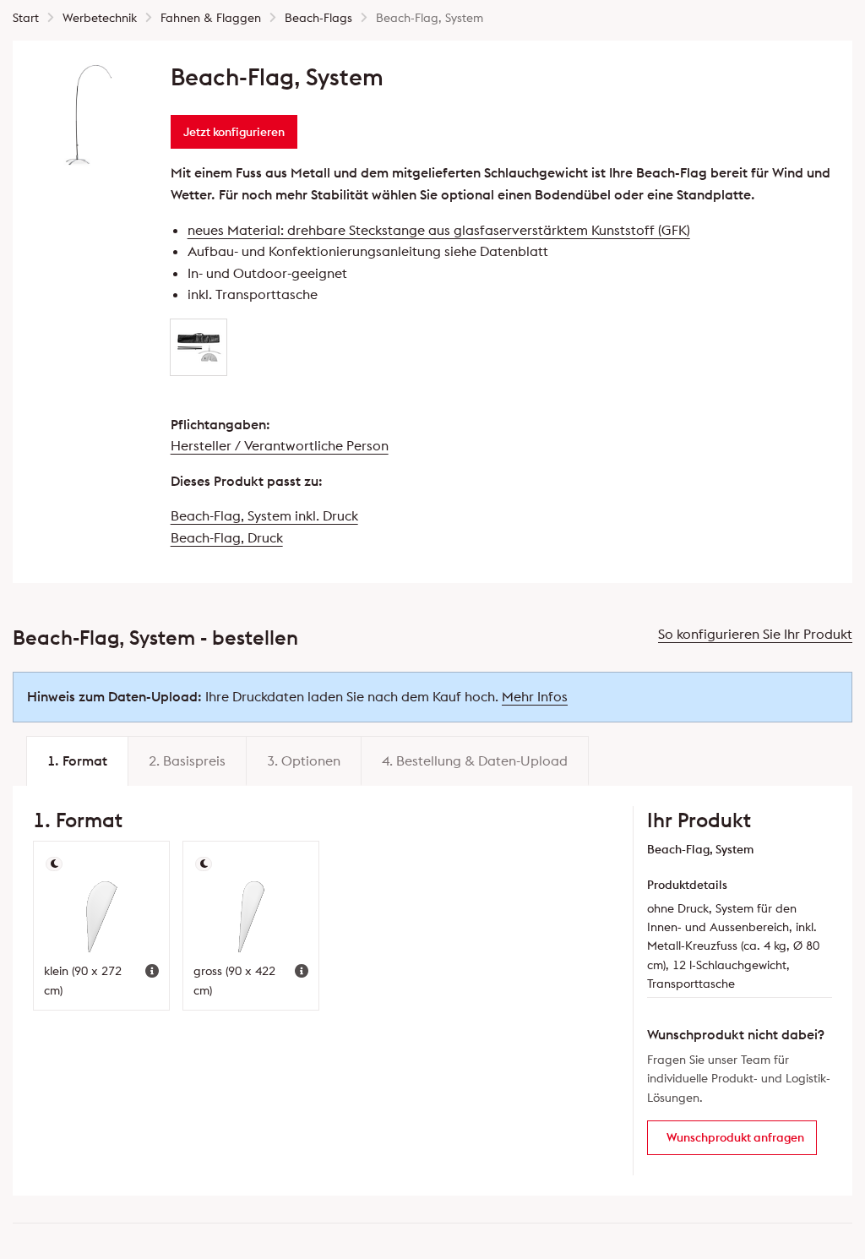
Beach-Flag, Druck (227, 537)
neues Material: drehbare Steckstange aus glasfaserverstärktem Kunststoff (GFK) (439, 229)
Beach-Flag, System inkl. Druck (264, 515)
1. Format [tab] (77, 760)
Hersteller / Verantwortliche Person (280, 445)
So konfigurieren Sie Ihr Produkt (755, 633)
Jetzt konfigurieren (234, 131)
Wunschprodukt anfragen (735, 1137)
